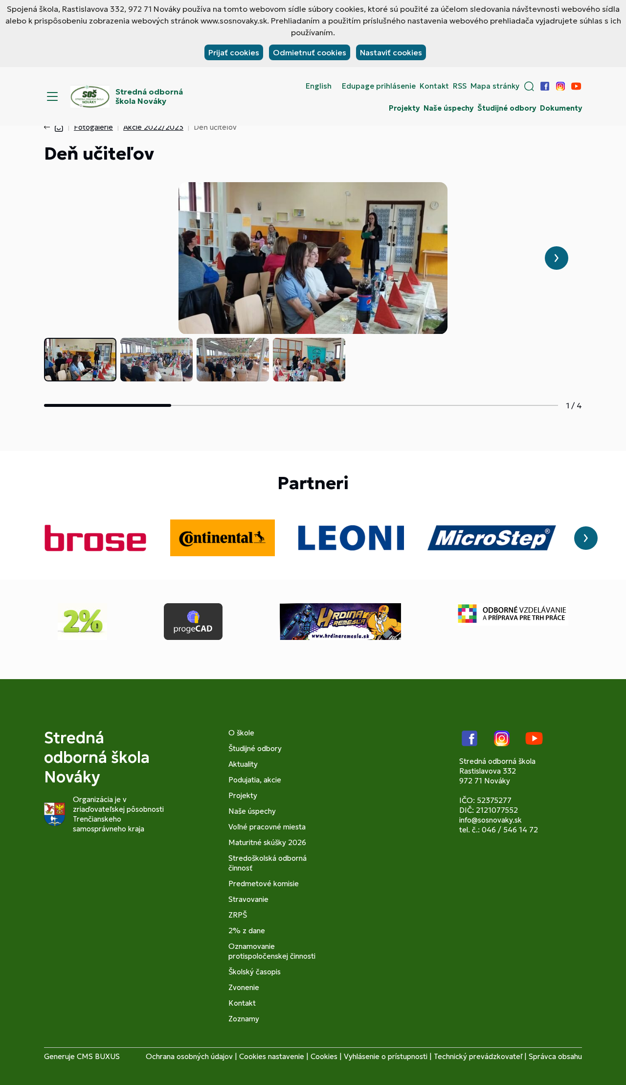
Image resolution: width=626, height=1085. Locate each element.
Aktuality (243, 764)
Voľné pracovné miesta (267, 826)
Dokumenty (561, 108)
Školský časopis (254, 971)
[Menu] (52, 96)
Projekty (404, 108)
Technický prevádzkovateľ (478, 1056)
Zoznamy (243, 1018)
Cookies (324, 1056)
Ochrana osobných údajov (189, 1056)
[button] (529, 86)
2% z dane (246, 930)
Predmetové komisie (263, 883)
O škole (241, 732)
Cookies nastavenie (271, 1056)
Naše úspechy (448, 108)
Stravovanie (248, 899)
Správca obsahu (555, 1056)
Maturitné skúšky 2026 (267, 842)
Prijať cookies (233, 52)
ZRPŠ (237, 915)
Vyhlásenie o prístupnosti (385, 1056)
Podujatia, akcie (254, 779)
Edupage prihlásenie (379, 86)
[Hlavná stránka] (59, 127)
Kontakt (434, 86)
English (319, 86)
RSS (460, 86)
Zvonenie (243, 987)
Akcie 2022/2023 (153, 127)
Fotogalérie (93, 127)
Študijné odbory (506, 108)
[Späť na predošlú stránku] (49, 127)
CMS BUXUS (98, 1056)
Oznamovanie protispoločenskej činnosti (271, 951)
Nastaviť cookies (391, 52)
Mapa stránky (494, 86)
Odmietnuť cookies (309, 52)
